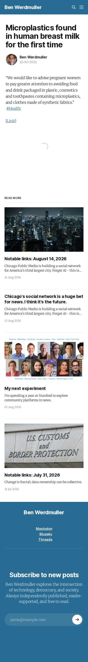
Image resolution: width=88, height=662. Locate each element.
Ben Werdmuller (23, 7)
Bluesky (45, 534)
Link (10, 120)
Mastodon (44, 528)
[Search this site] (73, 7)
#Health (13, 108)
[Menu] (81, 7)
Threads (45, 539)
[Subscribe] (77, 620)
